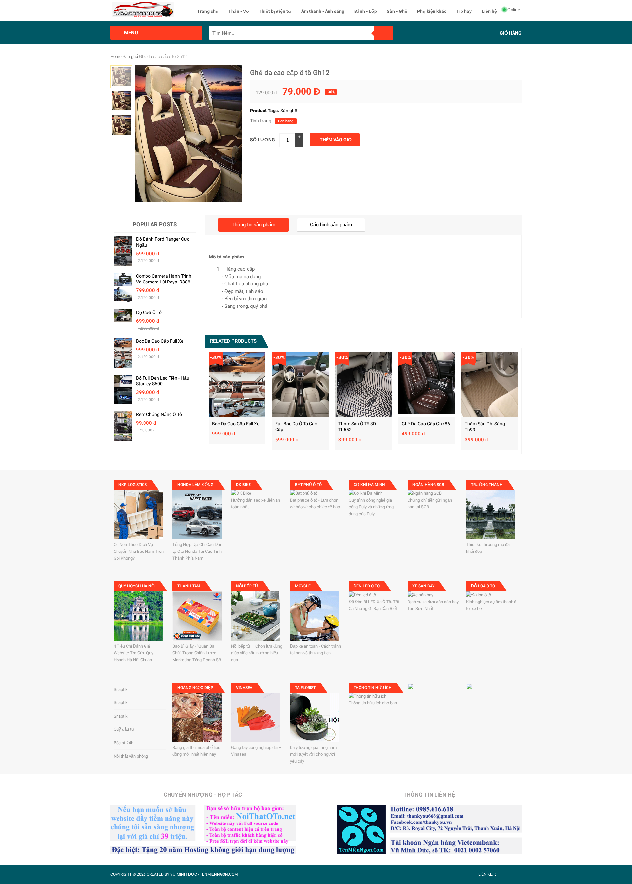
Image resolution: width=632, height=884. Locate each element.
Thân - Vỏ (238, 11)
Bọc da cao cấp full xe (159, 341)
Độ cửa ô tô (149, 312)
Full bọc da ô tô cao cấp (296, 426)
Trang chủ (208, 11)
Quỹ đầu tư (124, 729)
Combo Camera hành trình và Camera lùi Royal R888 (163, 278)
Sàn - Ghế (397, 11)
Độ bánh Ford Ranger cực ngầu (162, 242)
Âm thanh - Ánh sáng (322, 11)
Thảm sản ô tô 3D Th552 (357, 426)
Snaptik (121, 689)
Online (513, 9)
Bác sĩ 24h (123, 742)
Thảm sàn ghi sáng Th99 (485, 426)
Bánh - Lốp (365, 11)
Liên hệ (489, 11)
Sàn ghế (130, 56)
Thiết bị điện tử (275, 11)
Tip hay (464, 11)
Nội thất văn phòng (131, 756)
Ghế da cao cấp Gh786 (426, 423)
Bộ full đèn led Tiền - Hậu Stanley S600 (162, 380)
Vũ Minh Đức (183, 874)
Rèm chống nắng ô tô (159, 414)
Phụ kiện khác (431, 11)
